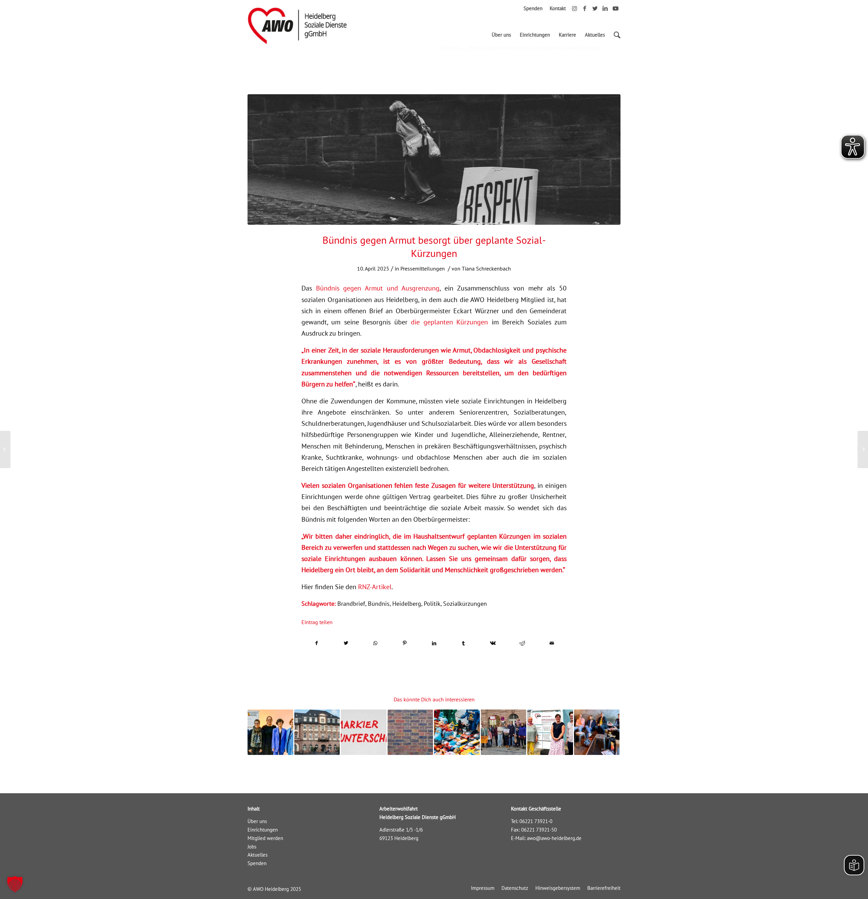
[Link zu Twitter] (595, 8)
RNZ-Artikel (375, 586)
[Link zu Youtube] (615, 8)
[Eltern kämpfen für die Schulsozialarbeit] (504, 732)
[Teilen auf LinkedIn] (434, 643)
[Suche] (614, 35)
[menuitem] (501, 35)
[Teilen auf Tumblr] (463, 643)
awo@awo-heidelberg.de (554, 838)
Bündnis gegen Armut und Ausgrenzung (378, 288)
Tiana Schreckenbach (486, 268)
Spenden (533, 8)
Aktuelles (258, 855)
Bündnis (379, 603)
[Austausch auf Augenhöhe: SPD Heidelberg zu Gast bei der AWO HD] (550, 732)
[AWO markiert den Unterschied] (364, 732)
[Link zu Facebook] (585, 8)
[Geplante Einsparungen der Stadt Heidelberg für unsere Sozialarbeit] (597, 732)
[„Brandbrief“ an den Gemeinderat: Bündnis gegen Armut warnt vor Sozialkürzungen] (317, 732)
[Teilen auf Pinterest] (404, 643)
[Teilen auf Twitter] (346, 643)
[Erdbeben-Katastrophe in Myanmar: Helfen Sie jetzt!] (862, 449)
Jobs (252, 846)
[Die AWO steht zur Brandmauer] (410, 732)
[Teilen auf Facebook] (316, 643)
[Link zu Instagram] (574, 8)
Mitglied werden (265, 838)
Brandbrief (351, 603)
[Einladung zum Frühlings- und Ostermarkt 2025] (5, 449)
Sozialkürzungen (465, 603)
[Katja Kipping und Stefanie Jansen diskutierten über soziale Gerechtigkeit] (270, 732)
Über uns (257, 821)
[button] (15, 884)
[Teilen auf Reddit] (522, 643)
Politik (432, 603)
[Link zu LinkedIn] (605, 8)
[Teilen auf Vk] (493, 643)
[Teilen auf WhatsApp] (375, 643)
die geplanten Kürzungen (449, 322)
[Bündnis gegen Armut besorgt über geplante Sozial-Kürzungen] (434, 159)
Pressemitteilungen (422, 268)
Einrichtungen (263, 829)
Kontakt (558, 8)
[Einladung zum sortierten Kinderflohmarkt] (457, 732)
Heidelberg (406, 603)
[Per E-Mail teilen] (551, 643)
